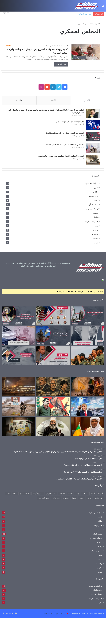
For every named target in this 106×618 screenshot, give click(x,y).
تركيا (14, 493)
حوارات (96, 230)
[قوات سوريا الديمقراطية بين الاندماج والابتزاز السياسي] (18, 426)
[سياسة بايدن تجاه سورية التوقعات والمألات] (53, 315)
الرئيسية (95, 24)
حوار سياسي (98, 498)
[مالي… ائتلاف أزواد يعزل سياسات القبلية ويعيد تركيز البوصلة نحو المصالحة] (87, 426)
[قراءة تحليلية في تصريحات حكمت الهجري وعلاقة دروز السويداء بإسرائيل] (53, 426)
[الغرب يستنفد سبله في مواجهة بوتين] (93, 125)
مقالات (96, 213)
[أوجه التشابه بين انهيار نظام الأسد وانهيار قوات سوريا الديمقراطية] (18, 406)
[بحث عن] (102, 7)
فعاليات (96, 238)
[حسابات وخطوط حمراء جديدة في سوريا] (87, 315)
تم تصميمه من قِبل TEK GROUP (54, 613)
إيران (77, 493)
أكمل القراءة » (61, 64)
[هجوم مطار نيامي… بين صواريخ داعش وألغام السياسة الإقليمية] (18, 386)
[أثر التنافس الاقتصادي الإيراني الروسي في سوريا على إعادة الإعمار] (53, 355)
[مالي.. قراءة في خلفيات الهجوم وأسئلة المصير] (87, 386)
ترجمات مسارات (92, 209)
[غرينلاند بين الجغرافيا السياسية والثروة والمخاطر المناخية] (87, 406)
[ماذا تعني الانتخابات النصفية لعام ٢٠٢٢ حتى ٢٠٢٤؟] (93, 148)
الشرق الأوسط (37, 493)
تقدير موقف (94, 196)
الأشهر (87, 100)
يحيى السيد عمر (44, 498)
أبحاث (96, 200)
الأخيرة (53, 100)
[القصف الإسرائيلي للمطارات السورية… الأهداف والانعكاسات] (93, 160)
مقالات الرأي (94, 205)
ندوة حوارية (56, 498)
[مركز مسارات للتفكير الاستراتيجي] (86, 6)
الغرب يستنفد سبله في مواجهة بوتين (70, 122)
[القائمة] (3, 7)
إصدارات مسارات (92, 221)
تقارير (96, 187)
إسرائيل (84, 493)
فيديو (97, 226)
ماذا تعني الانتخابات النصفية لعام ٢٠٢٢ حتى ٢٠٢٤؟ (65, 145)
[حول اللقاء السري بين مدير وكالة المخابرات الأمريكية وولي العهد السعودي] (18, 315)
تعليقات (19, 100)
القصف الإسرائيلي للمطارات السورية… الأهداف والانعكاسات (61, 156)
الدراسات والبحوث (92, 183)
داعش (89, 498)
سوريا (74, 498)
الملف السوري (24, 493)
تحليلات (96, 192)
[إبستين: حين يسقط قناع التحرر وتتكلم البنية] (53, 386)
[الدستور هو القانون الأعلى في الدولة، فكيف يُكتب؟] (93, 136)
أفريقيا (100, 493)
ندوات (96, 243)
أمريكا (93, 493)
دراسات (96, 217)
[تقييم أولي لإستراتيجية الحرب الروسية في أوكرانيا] (18, 335)
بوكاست (95, 234)
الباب (70, 493)
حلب (8, 493)
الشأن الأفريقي (51, 493)
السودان (62, 493)
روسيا (81, 498)
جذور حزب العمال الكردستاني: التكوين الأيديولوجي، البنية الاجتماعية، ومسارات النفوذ (62, 14)
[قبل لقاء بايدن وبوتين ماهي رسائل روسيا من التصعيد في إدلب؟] (87, 335)
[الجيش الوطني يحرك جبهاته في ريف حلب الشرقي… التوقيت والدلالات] (87, 355)
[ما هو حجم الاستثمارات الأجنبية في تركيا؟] (18, 355)
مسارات (63, 46)
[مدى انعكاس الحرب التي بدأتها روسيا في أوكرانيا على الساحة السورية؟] (53, 335)
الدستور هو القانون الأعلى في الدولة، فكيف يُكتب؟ (65, 133)
